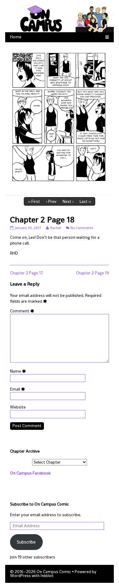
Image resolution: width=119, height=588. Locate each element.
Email (18, 389)
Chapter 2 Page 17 (26, 273)
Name (19, 371)
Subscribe (26, 542)
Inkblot (47, 575)
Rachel (55, 228)
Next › (68, 201)
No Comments (81, 228)
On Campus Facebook (30, 473)
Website (18, 407)
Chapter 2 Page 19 (92, 273)
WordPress (20, 575)
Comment (23, 311)
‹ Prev (51, 201)
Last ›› (85, 201)
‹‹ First (34, 201)
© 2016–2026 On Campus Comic (40, 571)
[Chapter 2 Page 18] (59, 118)
